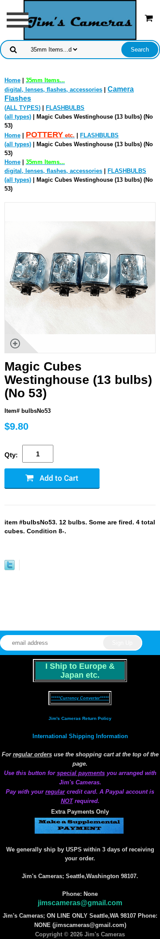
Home (12, 80)
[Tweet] (9, 568)
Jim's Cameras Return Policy (80, 718)
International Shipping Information (80, 736)
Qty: (11, 455)
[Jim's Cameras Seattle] (80, 19)
